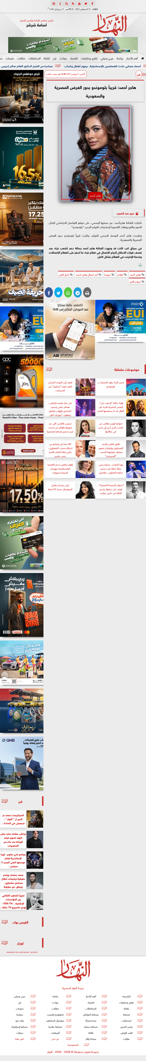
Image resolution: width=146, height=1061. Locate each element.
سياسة (19, 1014)
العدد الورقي (126, 1032)
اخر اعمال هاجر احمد (87, 274)
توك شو (19, 1020)
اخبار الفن (64, 274)
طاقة (90, 1032)
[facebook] (92, 3)
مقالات (21, 57)
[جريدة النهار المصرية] (73, 45)
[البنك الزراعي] (120, 321)
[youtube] (79, 3)
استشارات (126, 1020)
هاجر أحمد (136, 274)
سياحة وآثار (91, 1038)
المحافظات (34, 57)
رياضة (120, 57)
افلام (120, 274)
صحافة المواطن (91, 1014)
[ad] (21, 97)
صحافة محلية (91, 1026)
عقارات (126, 1038)
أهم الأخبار (132, 57)
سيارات (19, 1032)
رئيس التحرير (126, 1026)
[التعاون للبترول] (21, 381)
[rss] (73, 3)
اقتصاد (74, 57)
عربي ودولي (107, 57)
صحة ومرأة (90, 1020)
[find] (66, 3)
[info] (60, 3)
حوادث (63, 57)
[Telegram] (77, 292)
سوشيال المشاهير (55, 1020)
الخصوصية (73, 1044)
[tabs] (54, 3)
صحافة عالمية (55, 1026)
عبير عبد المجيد (125, 212)
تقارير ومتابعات (89, 57)
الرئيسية (126, 996)
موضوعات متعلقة (126, 369)
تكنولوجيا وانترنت (55, 1014)
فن (54, 57)
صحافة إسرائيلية (20, 1026)
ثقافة (47, 57)
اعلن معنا (19, 1038)
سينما (107, 274)
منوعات (10, 57)
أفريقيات (55, 1032)
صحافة (126, 1014)
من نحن (55, 1038)
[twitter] (86, 3)
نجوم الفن (135, 281)
